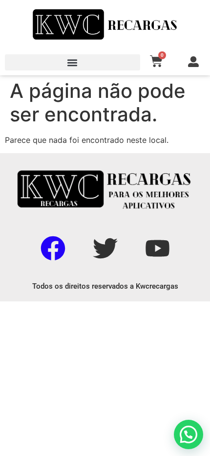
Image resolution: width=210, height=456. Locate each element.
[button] (72, 62)
